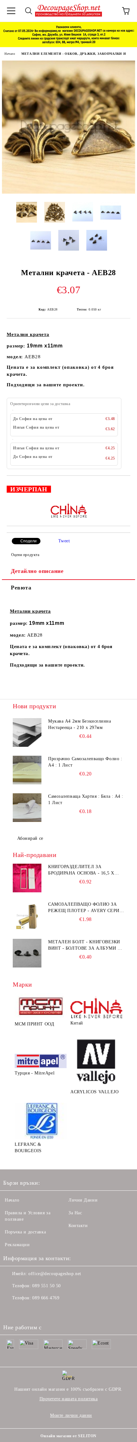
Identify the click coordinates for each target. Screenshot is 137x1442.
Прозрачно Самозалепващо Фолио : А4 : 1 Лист (85, 761)
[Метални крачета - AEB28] (68, 192)
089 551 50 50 (46, 1285)
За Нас (75, 1212)
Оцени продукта (25, 555)
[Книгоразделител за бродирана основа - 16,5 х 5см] (27, 878)
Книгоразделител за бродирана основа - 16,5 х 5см (81, 870)
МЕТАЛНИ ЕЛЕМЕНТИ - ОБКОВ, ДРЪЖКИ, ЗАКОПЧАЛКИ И (73, 53)
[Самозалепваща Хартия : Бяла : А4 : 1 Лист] (27, 807)
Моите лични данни (71, 1415)
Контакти (78, 1225)
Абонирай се (30, 838)
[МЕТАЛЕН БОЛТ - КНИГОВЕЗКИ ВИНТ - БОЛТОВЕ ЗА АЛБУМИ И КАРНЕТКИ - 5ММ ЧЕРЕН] (27, 953)
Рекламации (17, 1244)
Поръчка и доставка (25, 1232)
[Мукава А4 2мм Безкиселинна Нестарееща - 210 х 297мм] (27, 732)
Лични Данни (82, 1200)
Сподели (28, 541)
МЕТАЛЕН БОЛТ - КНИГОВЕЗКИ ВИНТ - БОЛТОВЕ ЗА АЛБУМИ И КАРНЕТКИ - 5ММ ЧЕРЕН (84, 945)
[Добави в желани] (121, 486)
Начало (9, 53)
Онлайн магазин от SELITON (68, 1436)
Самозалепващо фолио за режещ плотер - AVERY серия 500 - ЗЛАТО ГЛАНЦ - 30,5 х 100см (85, 908)
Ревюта (21, 587)
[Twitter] (25, 1311)
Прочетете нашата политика (69, 1398)
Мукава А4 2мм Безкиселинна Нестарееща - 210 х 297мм (79, 724)
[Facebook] (11, 1311)
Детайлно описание (37, 571)
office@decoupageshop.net (54, 1273)
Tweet (64, 541)
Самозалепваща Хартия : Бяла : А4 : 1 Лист (85, 799)
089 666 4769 (45, 1298)
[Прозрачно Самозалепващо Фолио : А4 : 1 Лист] (27, 770)
